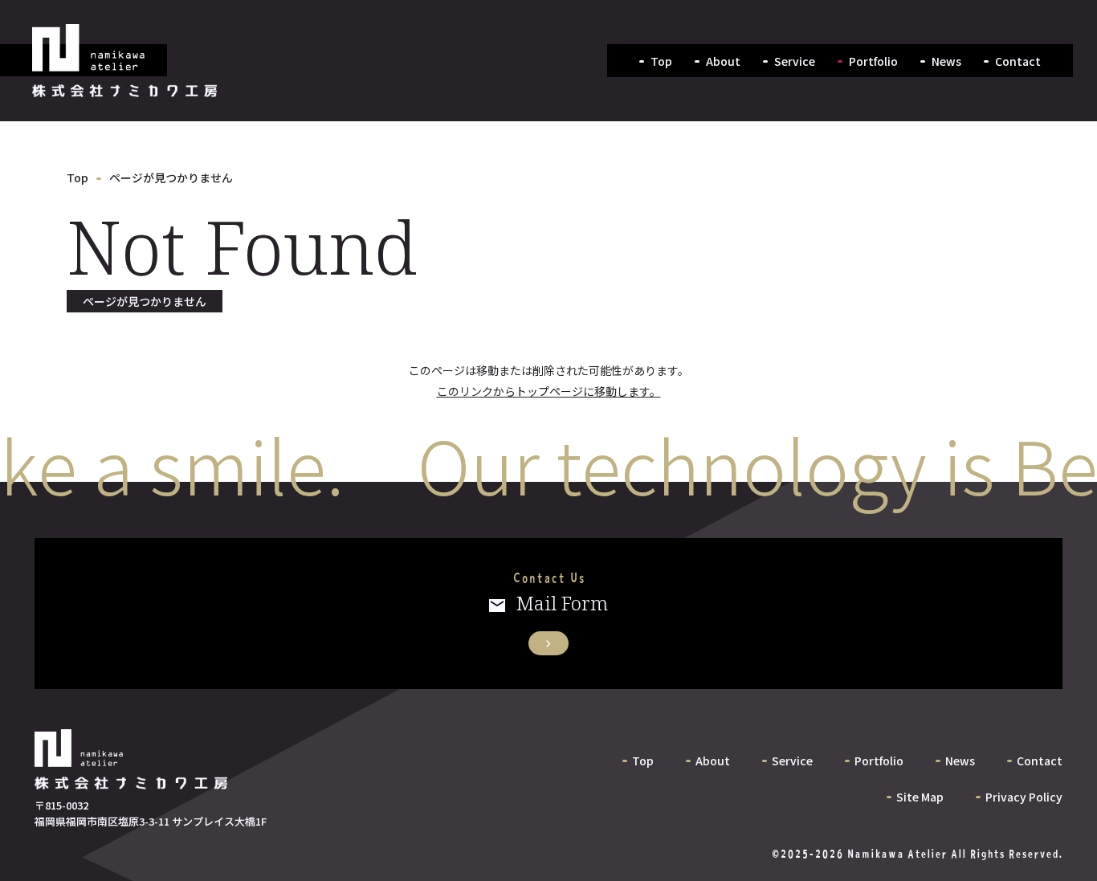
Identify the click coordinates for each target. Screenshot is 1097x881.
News (946, 61)
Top (661, 61)
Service (794, 61)
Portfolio (873, 61)
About (723, 61)
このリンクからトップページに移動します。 (549, 391)
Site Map (920, 797)
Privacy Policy (1023, 797)
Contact (1018, 61)
